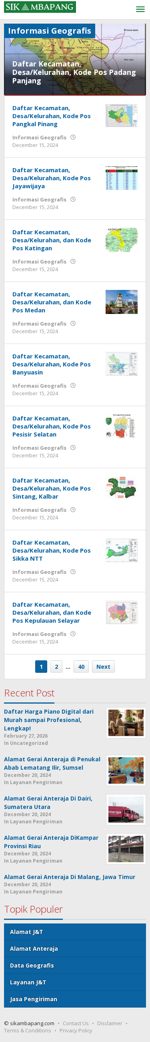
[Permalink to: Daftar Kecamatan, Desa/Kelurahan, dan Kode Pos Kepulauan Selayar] (122, 611)
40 (81, 666)
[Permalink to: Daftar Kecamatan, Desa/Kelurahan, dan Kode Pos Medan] (122, 301)
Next (103, 666)
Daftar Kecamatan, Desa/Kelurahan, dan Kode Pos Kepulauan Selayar (51, 612)
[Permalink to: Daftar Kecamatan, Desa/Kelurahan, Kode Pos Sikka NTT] (122, 549)
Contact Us (76, 1023)
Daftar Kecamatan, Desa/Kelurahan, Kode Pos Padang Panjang (74, 72)
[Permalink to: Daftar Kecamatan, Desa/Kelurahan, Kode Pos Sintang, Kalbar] (122, 487)
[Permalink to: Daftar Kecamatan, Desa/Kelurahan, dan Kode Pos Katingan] (122, 239)
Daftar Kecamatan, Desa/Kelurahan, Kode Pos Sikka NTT (51, 550)
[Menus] (140, 10)
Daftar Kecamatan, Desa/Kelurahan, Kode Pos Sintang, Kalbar (51, 488)
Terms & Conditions (27, 1030)
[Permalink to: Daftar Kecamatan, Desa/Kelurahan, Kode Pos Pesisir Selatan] (122, 425)
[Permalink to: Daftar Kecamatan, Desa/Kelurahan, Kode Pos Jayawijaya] (122, 177)
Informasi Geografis (39, 137)
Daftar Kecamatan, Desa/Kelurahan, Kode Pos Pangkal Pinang (51, 116)
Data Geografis (32, 965)
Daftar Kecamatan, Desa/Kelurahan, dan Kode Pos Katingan (51, 240)
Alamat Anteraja (34, 948)
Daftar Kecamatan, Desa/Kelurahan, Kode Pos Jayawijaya (51, 178)
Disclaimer (109, 1023)
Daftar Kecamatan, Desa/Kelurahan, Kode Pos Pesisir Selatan (51, 426)
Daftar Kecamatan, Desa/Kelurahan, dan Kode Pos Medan (51, 302)
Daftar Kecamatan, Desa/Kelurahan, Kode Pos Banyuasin (51, 364)
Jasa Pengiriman (33, 999)
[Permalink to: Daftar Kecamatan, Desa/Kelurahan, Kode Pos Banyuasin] (122, 363)
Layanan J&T (28, 982)
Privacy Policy (76, 1030)
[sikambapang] (40, 6)
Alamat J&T (26, 931)
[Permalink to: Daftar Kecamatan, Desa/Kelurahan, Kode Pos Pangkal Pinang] (122, 115)
